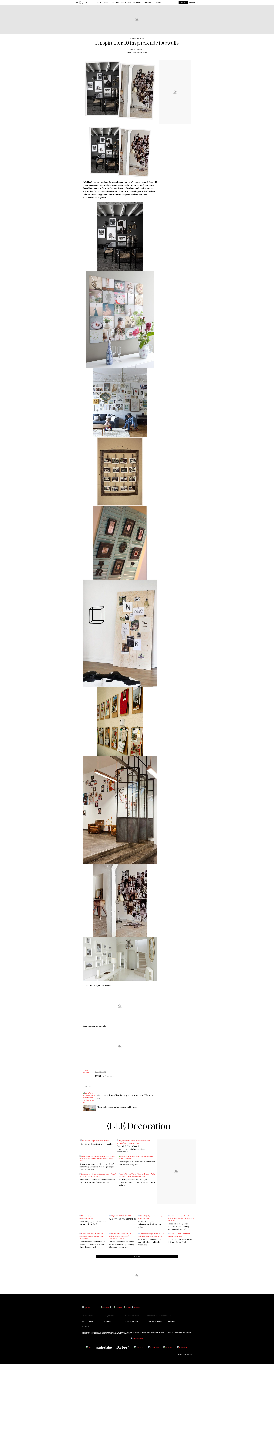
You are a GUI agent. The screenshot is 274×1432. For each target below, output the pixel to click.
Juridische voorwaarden (157, 1316)
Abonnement (87, 1316)
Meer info (133, 1333)
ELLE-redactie (139, 49)
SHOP (183, 2)
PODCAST (157, 2)
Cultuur (115, 2)
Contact (107, 1321)
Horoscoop (126, 2)
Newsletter (194, 2)
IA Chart (171, 1321)
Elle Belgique (87, 1321)
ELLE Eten (137, 2)
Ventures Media (131, 1321)
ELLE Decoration (137, 1127)
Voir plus (137, 1256)
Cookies (85, 1327)
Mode (99, 2)
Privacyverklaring (154, 1321)
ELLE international (133, 1316)
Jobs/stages (109, 1316)
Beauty (106, 2)
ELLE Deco (148, 2)
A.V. (169, 1316)
